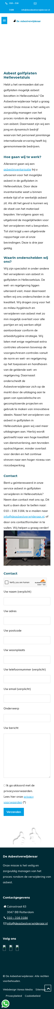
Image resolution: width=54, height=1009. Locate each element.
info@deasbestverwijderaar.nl (35, 10)
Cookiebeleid (32, 995)
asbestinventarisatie (17, 169)
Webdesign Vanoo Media (18, 989)
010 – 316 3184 (17, 917)
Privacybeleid (14, 995)
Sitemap (41, 989)
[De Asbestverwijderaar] (27, 20)
